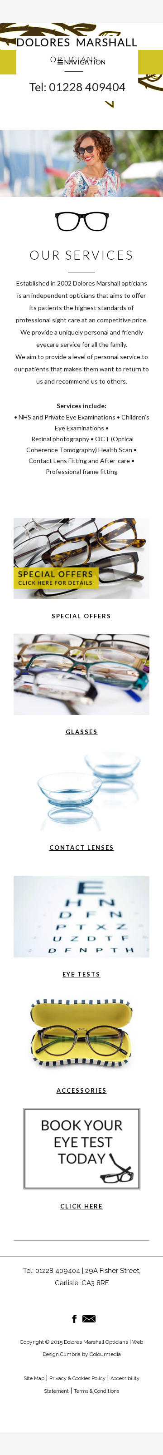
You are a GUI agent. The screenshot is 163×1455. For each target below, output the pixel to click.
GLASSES (82, 731)
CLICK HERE (81, 1206)
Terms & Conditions (96, 1391)
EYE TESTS (81, 974)
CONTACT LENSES (81, 847)
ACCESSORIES (82, 1090)
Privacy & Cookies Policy (77, 1378)
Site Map (34, 1378)
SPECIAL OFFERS (81, 616)
